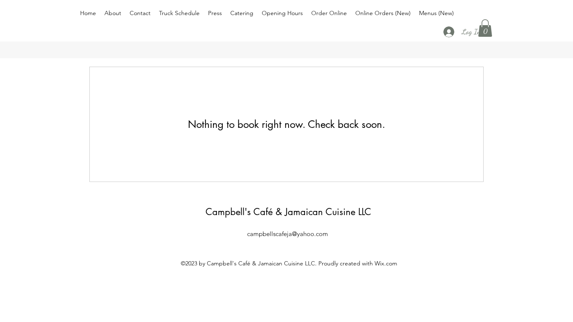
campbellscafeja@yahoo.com (287, 234)
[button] (485, 28)
